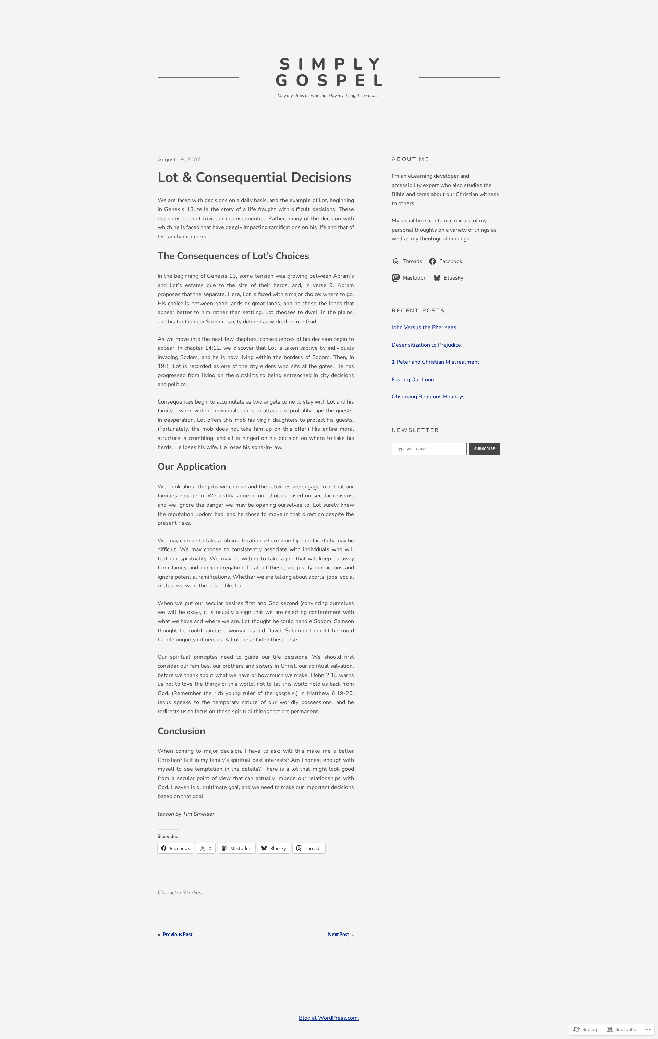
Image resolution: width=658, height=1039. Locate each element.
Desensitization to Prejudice (426, 345)
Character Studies (180, 892)
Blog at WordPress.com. (329, 1018)
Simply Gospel (333, 72)
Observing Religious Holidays (428, 396)
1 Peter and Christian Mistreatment (435, 362)
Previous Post (177, 934)
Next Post (338, 934)
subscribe (485, 449)
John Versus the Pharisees (424, 327)
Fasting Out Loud (413, 379)
